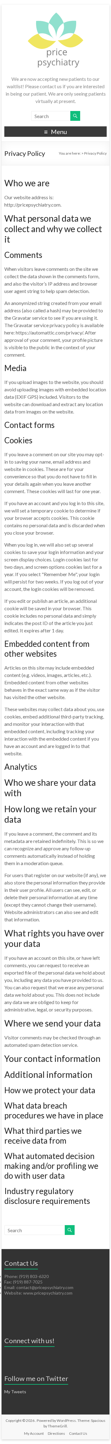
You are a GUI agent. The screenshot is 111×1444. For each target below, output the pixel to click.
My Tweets (15, 1391)
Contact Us (78, 1433)
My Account (34, 1433)
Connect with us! (29, 1340)
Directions (56, 1433)
